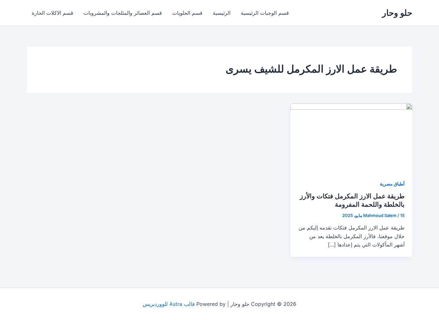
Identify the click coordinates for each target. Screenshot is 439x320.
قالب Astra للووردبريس (169, 304)
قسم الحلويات (187, 13)
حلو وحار (397, 13)
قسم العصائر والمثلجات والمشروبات (123, 13)
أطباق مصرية (392, 183)
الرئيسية (221, 13)
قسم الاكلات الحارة (52, 13)
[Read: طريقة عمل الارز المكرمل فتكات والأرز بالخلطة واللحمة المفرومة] (351, 137)
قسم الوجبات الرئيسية (265, 13)
